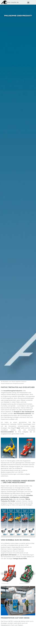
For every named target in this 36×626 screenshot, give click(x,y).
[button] (28, 2)
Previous (2, 448)
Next (34, 448)
